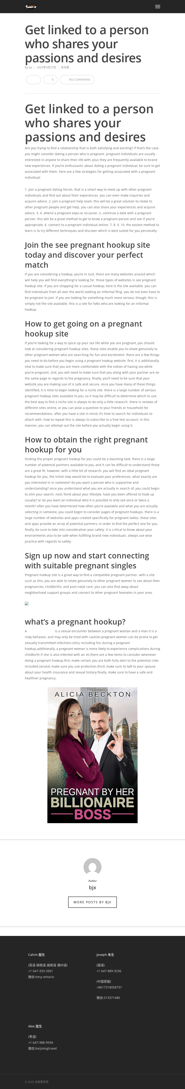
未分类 (65, 67)
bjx (30, 67)
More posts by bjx (92, 902)
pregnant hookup (41, 631)
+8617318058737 (109, 987)
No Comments (79, 79)
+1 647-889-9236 (109, 971)
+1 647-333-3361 (40, 971)
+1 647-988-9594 (40, 1042)
